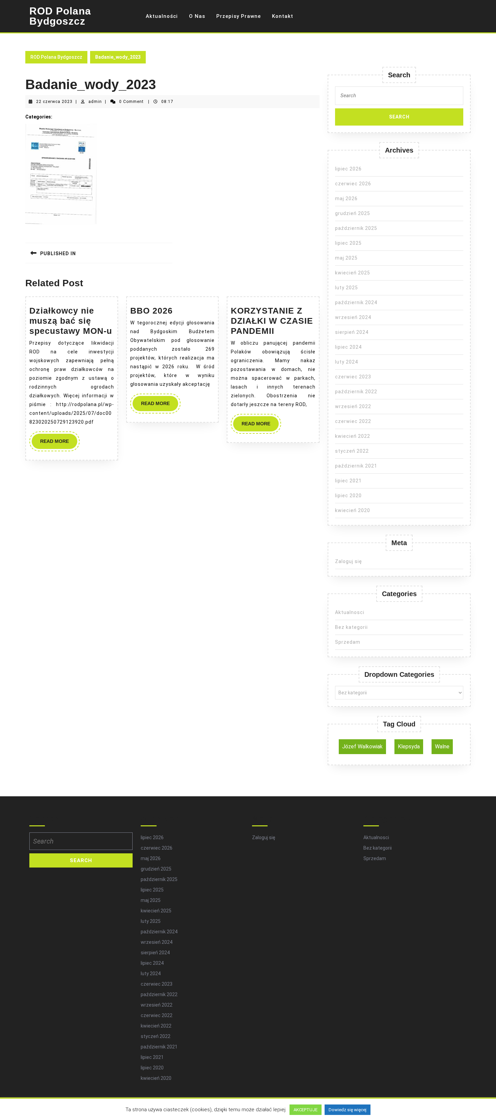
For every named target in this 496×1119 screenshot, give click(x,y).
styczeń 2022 (352, 451)
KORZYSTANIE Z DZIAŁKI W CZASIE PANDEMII (272, 321)
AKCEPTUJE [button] (306, 1109)
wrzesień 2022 (353, 406)
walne (442, 746)
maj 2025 (346, 258)
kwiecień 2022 (352, 436)
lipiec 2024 (348, 347)
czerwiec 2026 (353, 183)
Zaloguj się (348, 561)
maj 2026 (346, 198)
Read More (58, 443)
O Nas (197, 16)
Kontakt (282, 16)
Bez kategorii (351, 627)
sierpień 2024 (351, 332)
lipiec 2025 (348, 243)
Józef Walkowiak (362, 746)
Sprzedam (347, 642)
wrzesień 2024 (353, 317)
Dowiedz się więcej (347, 1109)
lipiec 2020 (348, 495)
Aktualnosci (349, 612)
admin (95, 101)
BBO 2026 (151, 310)
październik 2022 (356, 391)
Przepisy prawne (238, 16)
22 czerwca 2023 (54, 101)
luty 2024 (346, 362)
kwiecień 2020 (352, 510)
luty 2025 (346, 287)
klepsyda (409, 746)
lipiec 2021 (348, 480)
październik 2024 (356, 302)
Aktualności (162, 16)
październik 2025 (356, 228)
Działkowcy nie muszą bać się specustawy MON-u (70, 321)
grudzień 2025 (352, 213)
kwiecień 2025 (352, 272)
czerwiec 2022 (353, 421)
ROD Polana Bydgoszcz (60, 16)
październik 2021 (356, 466)
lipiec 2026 (348, 168)
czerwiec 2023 (353, 376)
